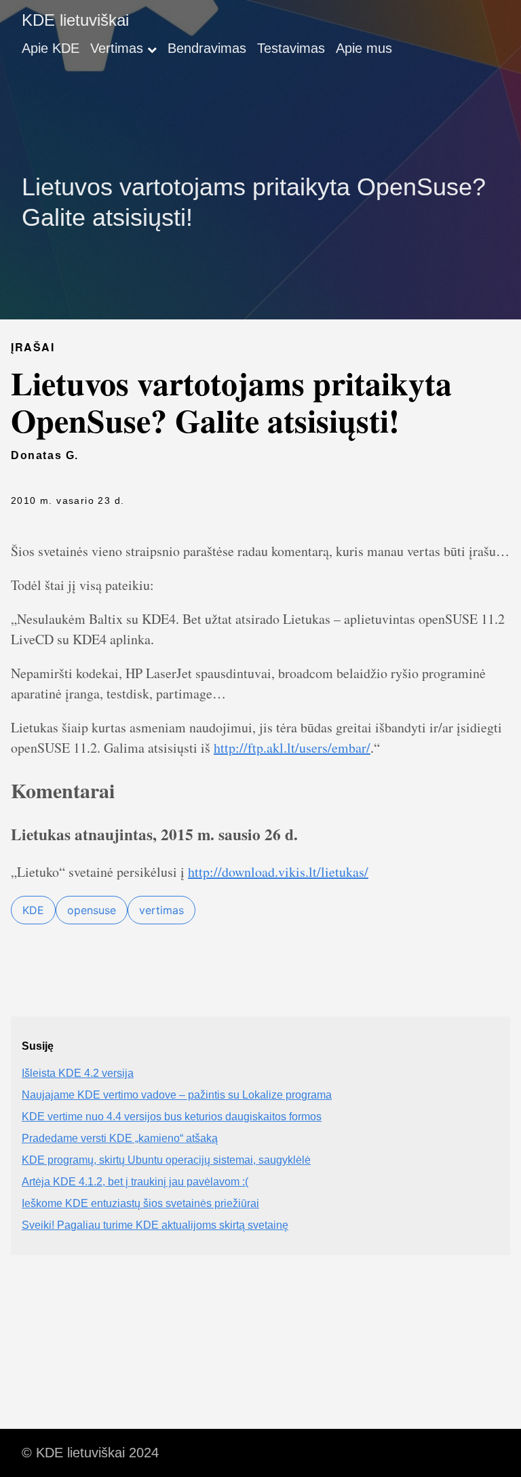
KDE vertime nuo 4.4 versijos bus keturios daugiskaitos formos (172, 1116)
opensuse (91, 910)
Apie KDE (50, 48)
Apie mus (364, 48)
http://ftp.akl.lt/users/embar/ (292, 747)
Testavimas (291, 48)
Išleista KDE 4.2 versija (78, 1073)
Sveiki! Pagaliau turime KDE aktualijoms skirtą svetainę (155, 1225)
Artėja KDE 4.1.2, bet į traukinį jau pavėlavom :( (135, 1181)
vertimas (161, 910)
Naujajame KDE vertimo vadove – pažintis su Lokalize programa (177, 1095)
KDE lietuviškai (75, 20)
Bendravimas (207, 48)
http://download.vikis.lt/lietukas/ (278, 872)
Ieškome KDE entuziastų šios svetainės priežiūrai (140, 1203)
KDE (33, 910)
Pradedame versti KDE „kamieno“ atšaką (120, 1138)
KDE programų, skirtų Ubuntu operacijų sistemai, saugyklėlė (166, 1160)
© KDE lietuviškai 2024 (90, 1452)
